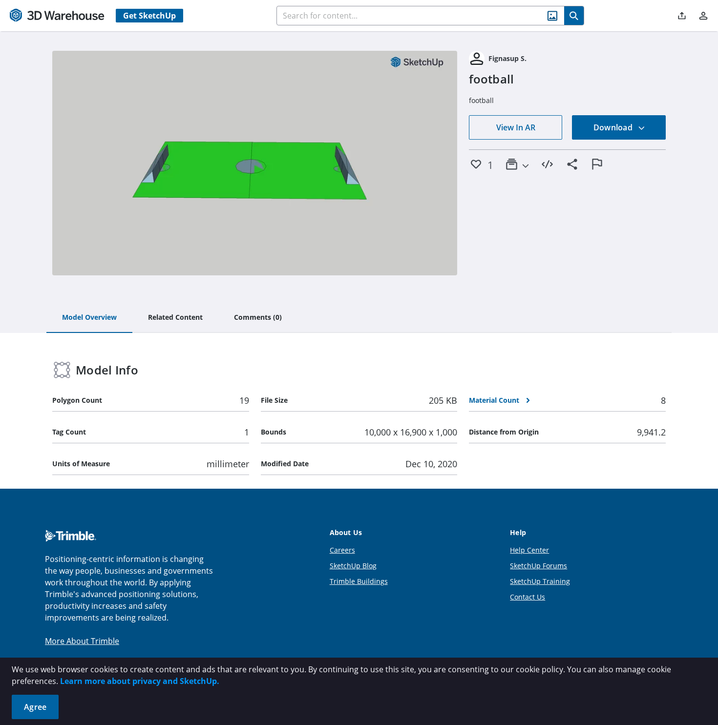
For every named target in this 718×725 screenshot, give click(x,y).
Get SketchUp (149, 15)
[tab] (89, 318)
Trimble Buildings (359, 581)
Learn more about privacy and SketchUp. (139, 681)
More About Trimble (82, 641)
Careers (342, 550)
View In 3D (254, 163)
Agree (35, 707)
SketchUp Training (540, 581)
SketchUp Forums (538, 565)
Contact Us (527, 596)
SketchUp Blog (353, 565)
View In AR (515, 127)
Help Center (529, 550)
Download (613, 127)
